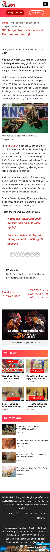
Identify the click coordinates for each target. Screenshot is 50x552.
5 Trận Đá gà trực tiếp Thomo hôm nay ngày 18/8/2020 (37, 405)
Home (5, 22)
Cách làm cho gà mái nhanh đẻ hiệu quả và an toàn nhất (32, 441)
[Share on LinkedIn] (37, 254)
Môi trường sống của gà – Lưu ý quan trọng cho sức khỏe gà (31, 455)
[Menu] (45, 4)
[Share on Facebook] (17, 254)
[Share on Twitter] (22, 254)
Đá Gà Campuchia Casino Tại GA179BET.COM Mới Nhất (27, 427)
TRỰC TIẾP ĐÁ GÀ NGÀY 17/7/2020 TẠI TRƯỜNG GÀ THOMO (37, 294)
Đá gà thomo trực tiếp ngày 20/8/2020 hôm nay (36, 377)
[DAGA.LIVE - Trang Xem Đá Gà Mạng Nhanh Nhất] (21, 4)
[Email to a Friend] (27, 254)
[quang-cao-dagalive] (25, 548)
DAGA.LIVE (7, 497)
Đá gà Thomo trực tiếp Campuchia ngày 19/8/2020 (12, 405)
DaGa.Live (11, 542)
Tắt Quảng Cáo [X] (43, 544)
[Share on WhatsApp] (12, 254)
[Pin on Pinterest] (32, 254)
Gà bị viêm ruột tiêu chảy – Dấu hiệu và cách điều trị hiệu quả (31, 469)
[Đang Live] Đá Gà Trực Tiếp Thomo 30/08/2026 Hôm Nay (12, 377)
